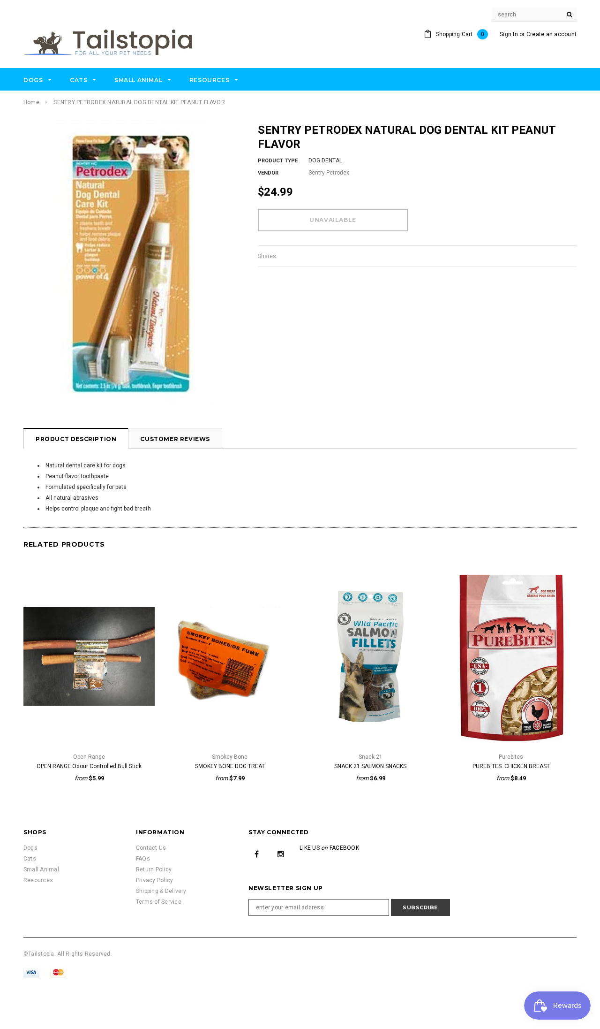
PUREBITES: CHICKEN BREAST (511, 766)
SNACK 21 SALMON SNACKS (370, 766)
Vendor (268, 173)
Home (31, 102)
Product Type (278, 161)
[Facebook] (256, 853)
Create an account (551, 34)
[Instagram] (280, 853)
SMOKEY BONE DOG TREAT (230, 766)
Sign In (509, 34)
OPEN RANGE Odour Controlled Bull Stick (89, 766)
